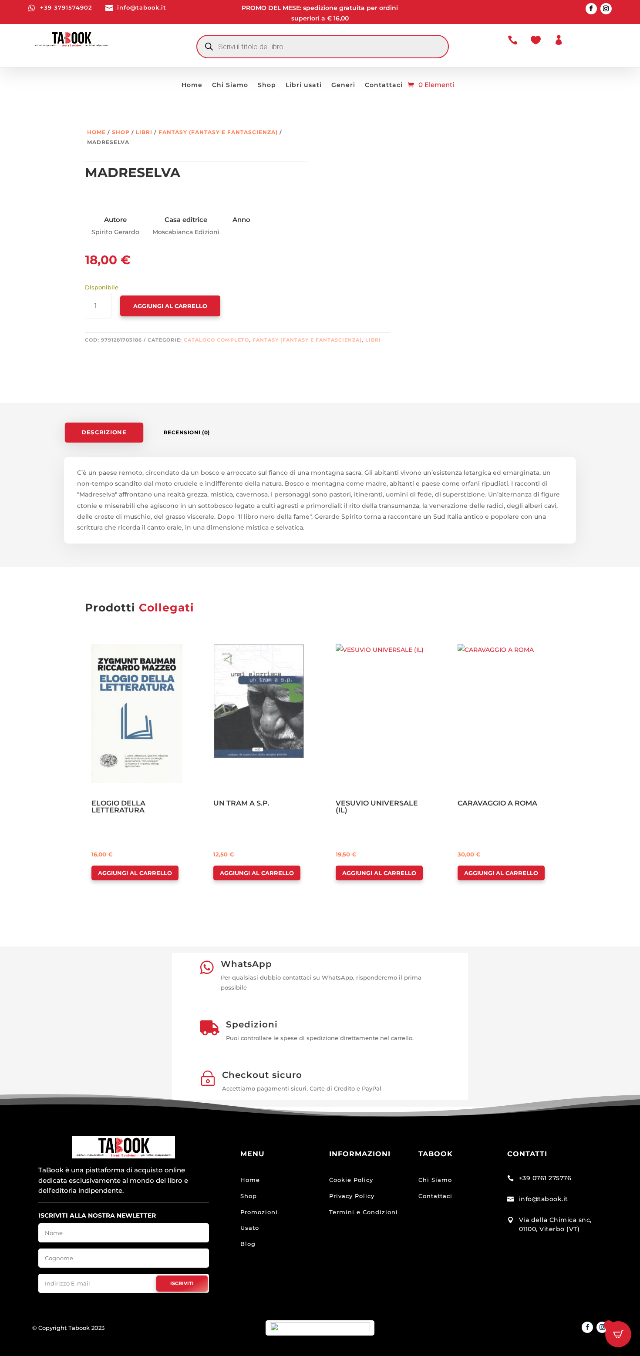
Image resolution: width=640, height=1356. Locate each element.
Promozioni (259, 1211)
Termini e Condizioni (363, 1211)
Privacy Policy (351, 1195)
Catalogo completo (216, 340)
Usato (249, 1227)
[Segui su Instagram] (606, 8)
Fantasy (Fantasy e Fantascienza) (218, 132)
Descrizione (103, 432)
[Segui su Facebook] (591, 8)
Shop (267, 85)
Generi (343, 85)
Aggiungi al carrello (170, 305)
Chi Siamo (230, 85)
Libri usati (304, 85)
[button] (116, 651)
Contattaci (384, 85)
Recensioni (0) (187, 432)
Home (192, 85)
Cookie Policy (351, 1179)
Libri (144, 132)
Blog (248, 1243)
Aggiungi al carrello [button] (135, 872)
